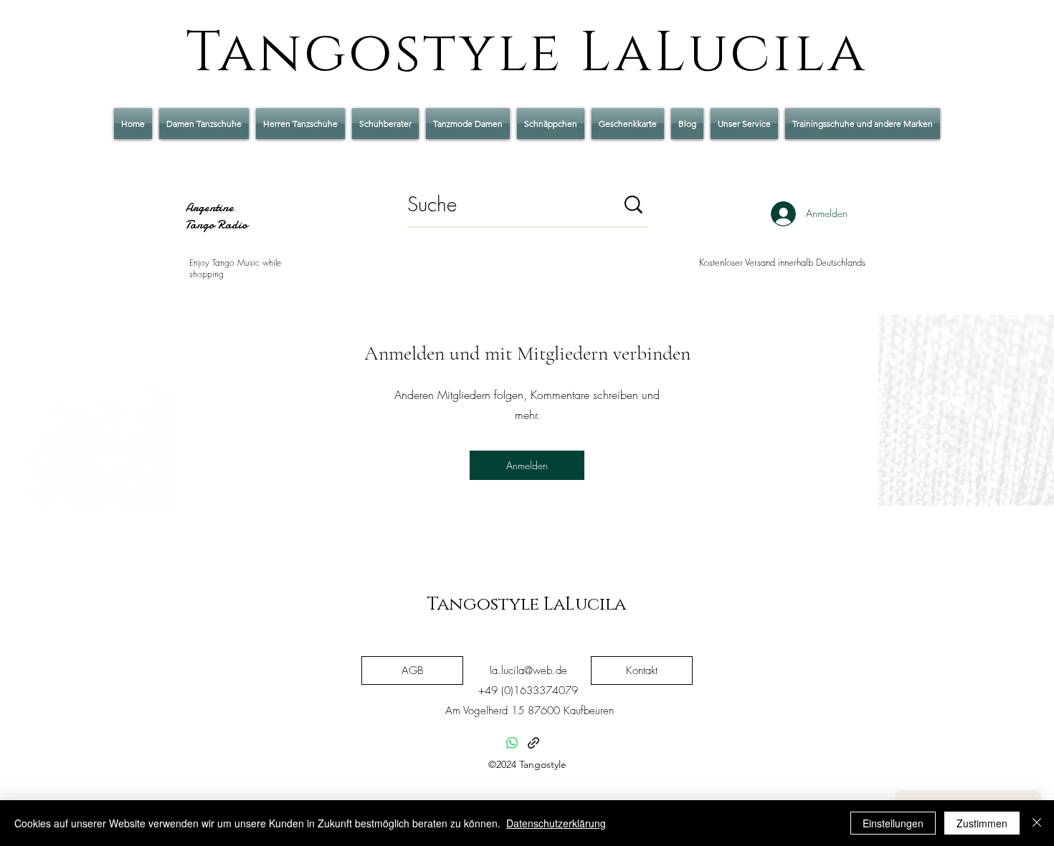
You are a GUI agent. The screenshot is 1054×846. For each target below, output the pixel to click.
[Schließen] (1036, 823)
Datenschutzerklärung (556, 823)
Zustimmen (981, 823)
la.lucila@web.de (528, 670)
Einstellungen (893, 823)
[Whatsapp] (512, 743)
